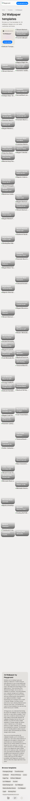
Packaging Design (7, 771)
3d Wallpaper (18, 10)
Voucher (15, 781)
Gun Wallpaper (19, 784)
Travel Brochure (19, 771)
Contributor (6, 774)
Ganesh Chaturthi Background (10, 794)
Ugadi (4, 791)
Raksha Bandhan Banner (9, 788)
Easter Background (8, 784)
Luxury (25, 774)
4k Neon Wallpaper (15, 778)
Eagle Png (5, 778)
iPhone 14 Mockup (16, 774)
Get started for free (22, 3)
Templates (10, 10)
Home (3, 10)
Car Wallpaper (22, 788)
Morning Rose (12, 791)
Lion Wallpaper (7, 781)
